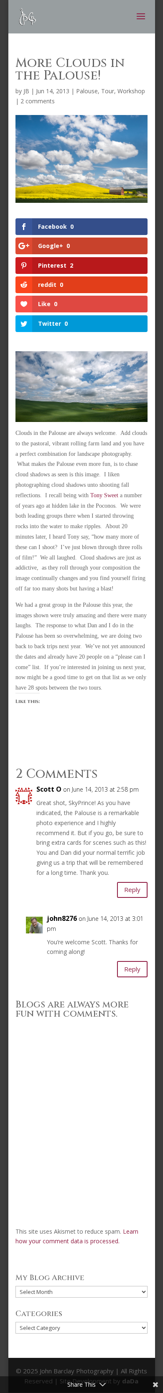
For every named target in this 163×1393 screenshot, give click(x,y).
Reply (132, 889)
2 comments (37, 101)
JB (26, 91)
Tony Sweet (105, 495)
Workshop (131, 91)
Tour (107, 91)
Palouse (87, 91)
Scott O (48, 789)
